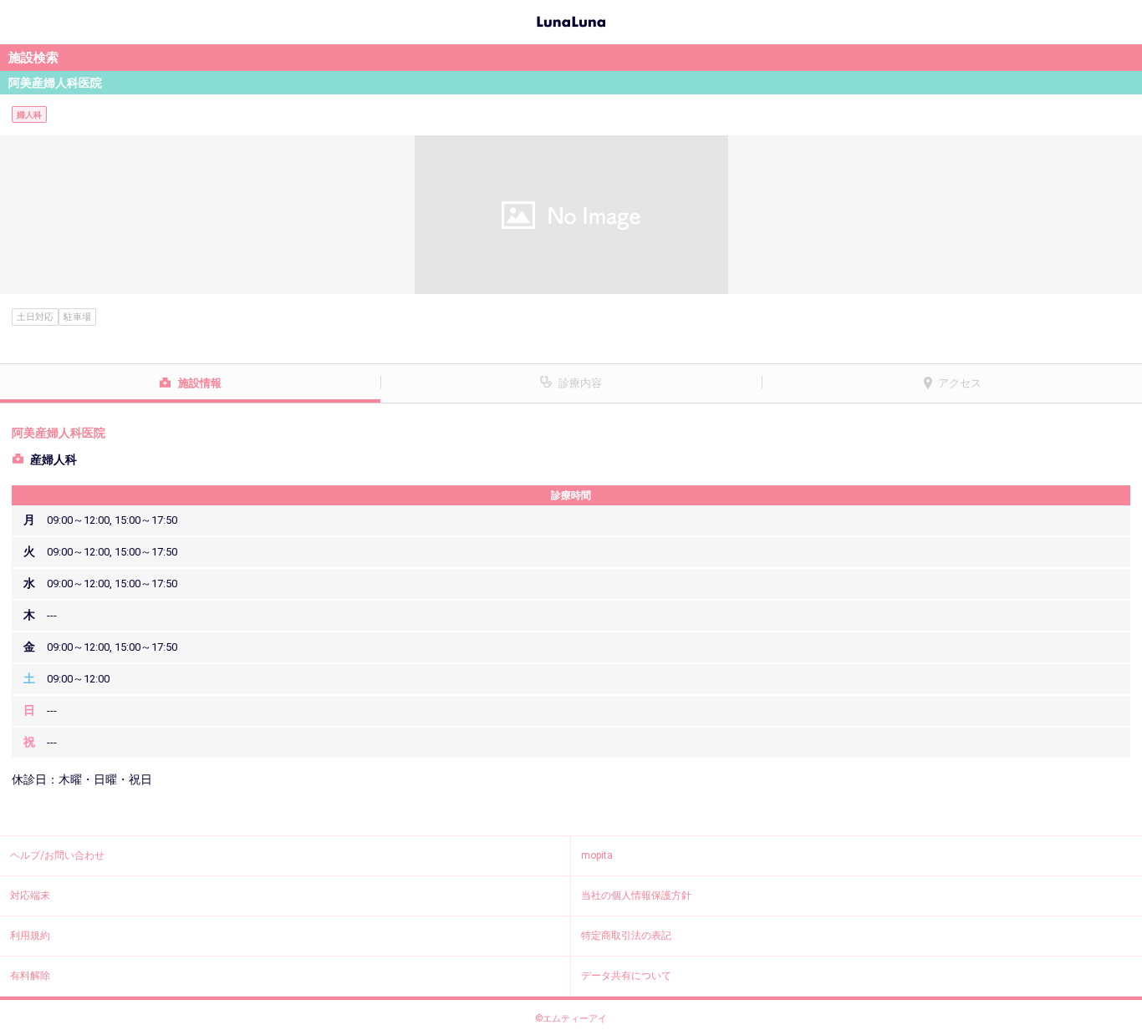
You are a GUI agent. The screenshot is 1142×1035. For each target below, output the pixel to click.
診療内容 (580, 383)
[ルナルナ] (571, 20)
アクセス (959, 383)
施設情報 (200, 383)
